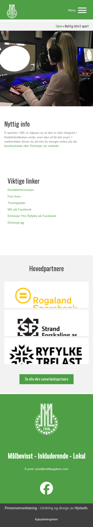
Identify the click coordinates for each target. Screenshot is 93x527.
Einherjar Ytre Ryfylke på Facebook (32, 216)
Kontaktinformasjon (21, 189)
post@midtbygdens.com (51, 469)
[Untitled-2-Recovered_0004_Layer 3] (46, 323)
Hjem (59, 26)
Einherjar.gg (16, 222)
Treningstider (17, 203)
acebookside (13, 146)
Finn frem (14, 196)
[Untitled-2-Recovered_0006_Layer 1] (46, 351)
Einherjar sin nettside (44, 146)
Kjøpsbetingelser (46, 519)
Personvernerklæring (21, 508)
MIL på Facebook (19, 209)
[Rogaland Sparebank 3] (46, 295)
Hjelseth (81, 508)
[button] (76, 10)
